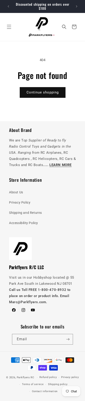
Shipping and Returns (25, 212)
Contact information (45, 391)
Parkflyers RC (26, 377)
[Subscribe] (68, 339)
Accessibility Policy (23, 223)
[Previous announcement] (8, 6)
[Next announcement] (77, 6)
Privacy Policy (19, 202)
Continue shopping (43, 92)
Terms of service (33, 384)
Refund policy (48, 377)
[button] (9, 27)
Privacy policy (70, 377)
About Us (16, 192)
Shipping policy (58, 384)
